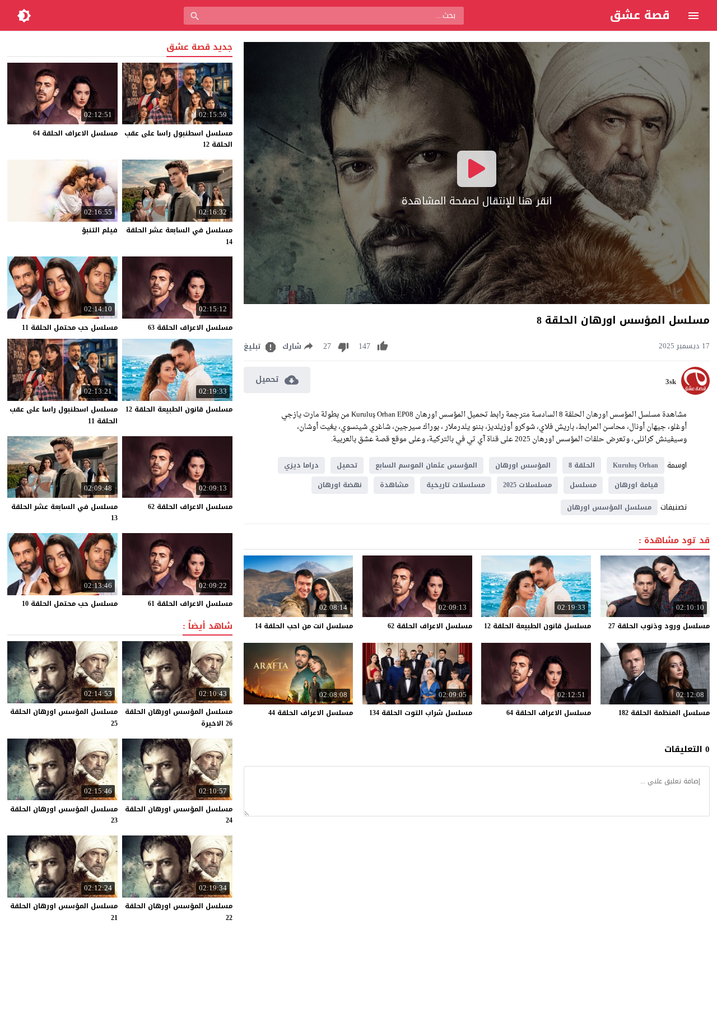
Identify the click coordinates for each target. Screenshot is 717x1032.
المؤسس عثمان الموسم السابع (426, 465)
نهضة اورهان (340, 485)
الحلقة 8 (582, 465)
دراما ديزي (301, 465)
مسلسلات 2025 (527, 485)
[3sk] (695, 392)
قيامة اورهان (636, 485)
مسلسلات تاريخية (455, 485)
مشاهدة (394, 485)
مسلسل (583, 485)
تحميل (347, 465)
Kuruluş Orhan (635, 465)
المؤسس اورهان (523, 465)
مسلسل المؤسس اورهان (609, 507)
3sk (670, 381)
